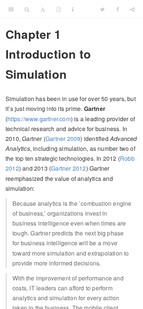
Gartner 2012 (68, 168)
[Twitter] (102, 9)
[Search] (27, 9)
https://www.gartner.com (39, 119)
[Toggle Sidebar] (11, 9)
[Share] (132, 9)
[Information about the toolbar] (72, 9)
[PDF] (58, 9)
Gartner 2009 (62, 138)
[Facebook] (118, 9)
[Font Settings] (43, 9)
